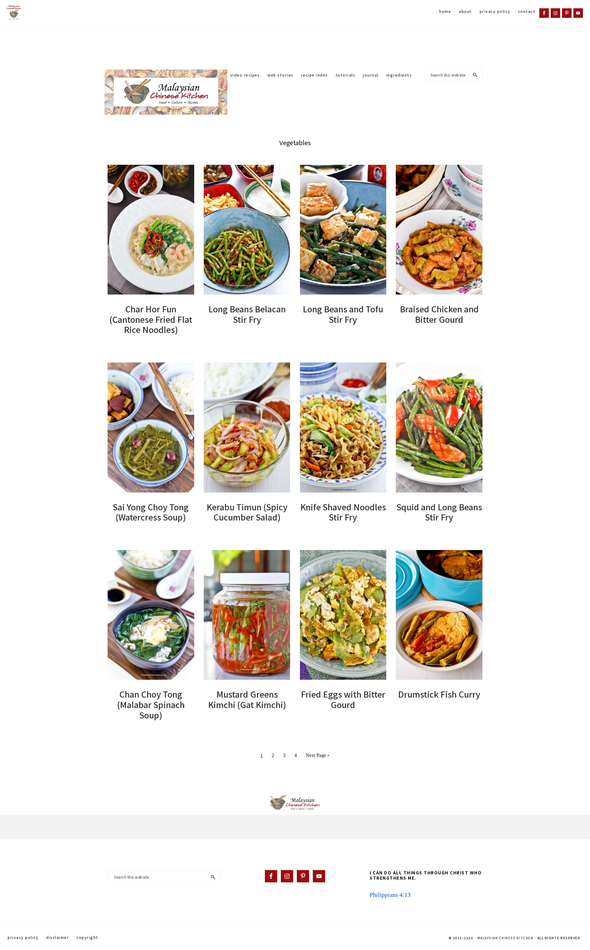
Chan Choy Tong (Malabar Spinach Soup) (151, 704)
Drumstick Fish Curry (439, 694)
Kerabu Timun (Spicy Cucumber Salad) (247, 512)
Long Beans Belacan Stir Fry (247, 314)
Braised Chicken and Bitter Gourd (439, 314)
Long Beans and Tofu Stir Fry (343, 314)
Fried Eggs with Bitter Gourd (343, 699)
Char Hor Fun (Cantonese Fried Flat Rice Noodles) (150, 319)
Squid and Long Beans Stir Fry (439, 512)
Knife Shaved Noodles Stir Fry (343, 512)
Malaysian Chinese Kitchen (505, 938)
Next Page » (317, 757)
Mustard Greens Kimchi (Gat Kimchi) (247, 699)
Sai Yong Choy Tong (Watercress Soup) (151, 512)
